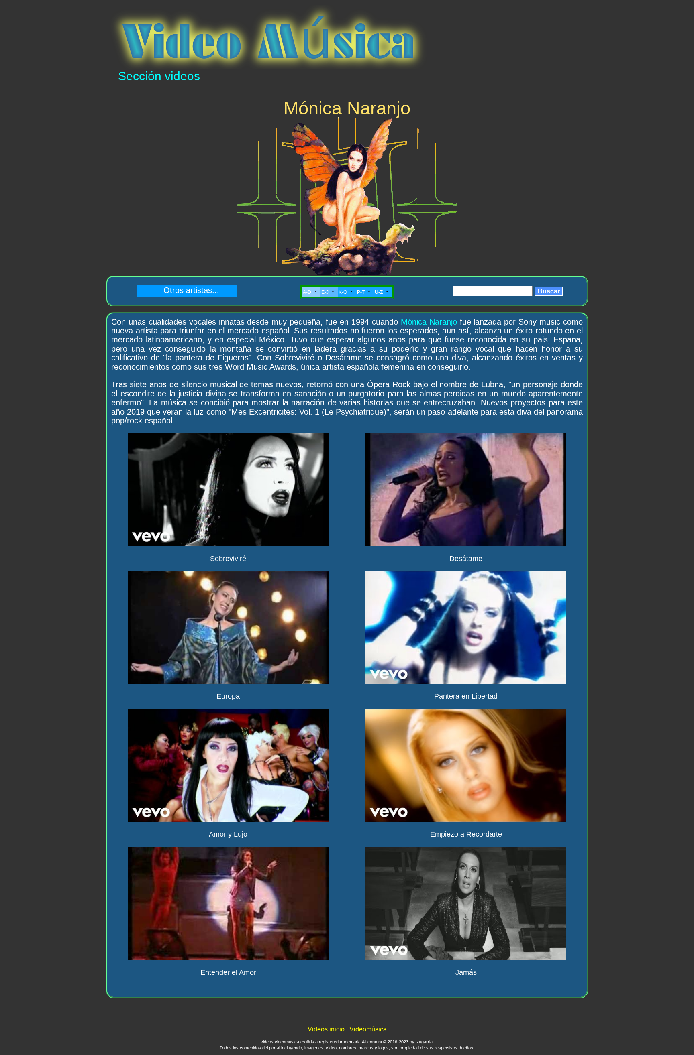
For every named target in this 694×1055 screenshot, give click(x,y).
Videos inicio (326, 1029)
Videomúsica (368, 1029)
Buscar (549, 291)
